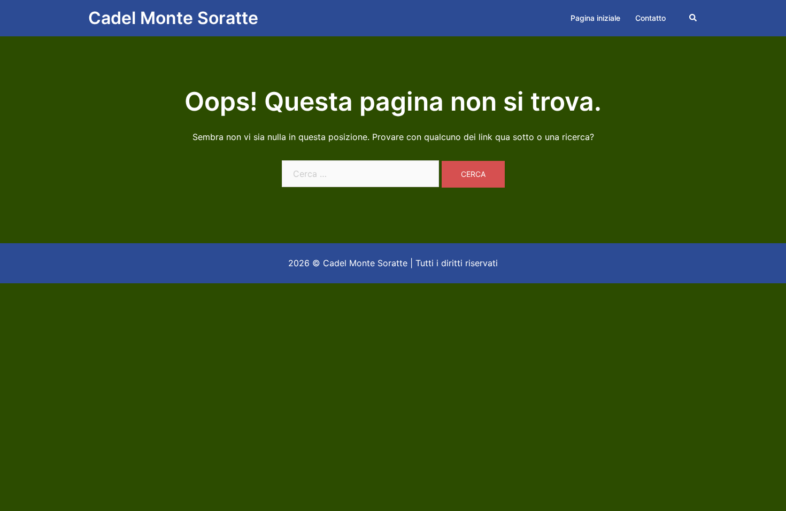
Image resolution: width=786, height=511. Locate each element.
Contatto (650, 17)
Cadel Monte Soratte (173, 17)
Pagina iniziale (595, 17)
